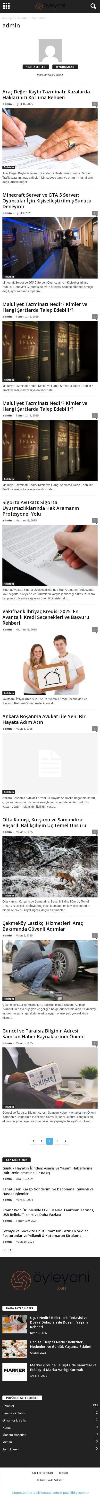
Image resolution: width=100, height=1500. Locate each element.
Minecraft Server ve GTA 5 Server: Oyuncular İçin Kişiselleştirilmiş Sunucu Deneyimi (47, 201)
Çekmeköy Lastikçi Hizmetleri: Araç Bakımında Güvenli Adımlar (42, 926)
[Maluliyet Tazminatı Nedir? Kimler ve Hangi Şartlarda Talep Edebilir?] (50, 351)
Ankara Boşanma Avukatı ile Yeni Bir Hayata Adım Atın (44, 719)
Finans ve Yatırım (14, 1413)
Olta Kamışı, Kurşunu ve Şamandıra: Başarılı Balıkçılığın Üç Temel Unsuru (44, 823)
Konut (6, 1427)
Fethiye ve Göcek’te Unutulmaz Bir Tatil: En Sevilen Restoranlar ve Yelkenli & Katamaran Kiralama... (45, 1233)
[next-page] (10, 1250)
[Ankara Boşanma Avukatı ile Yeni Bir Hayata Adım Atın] (50, 763)
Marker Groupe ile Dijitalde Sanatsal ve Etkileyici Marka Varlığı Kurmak (63, 1367)
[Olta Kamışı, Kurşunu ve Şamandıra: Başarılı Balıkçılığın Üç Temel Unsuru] (50, 866)
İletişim (63, 1472)
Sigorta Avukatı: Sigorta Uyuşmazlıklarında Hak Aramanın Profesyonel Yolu (40, 508)
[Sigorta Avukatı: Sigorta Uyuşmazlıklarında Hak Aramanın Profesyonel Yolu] (50, 555)
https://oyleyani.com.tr (50, 74)
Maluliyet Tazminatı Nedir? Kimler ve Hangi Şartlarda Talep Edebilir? (44, 307)
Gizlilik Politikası (42, 1472)
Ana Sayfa (7, 18)
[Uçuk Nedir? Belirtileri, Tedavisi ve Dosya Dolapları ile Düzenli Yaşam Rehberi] (14, 1324)
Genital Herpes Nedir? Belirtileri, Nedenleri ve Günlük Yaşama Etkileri (60, 1344)
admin (7, 104)
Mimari (7, 1442)
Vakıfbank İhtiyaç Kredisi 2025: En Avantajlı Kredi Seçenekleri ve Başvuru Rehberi (45, 617)
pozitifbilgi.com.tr (76, 1492)
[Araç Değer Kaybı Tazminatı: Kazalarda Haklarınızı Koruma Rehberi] (50, 138)
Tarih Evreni (10, 1449)
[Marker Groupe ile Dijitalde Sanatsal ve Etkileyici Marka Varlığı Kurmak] (14, 1372)
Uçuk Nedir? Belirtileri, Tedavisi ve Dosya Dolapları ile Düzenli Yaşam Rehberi (59, 1322)
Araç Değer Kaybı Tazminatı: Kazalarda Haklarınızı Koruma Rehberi (46, 95)
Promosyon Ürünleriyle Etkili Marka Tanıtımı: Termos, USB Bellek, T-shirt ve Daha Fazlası (48, 1212)
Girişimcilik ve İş (14, 1420)
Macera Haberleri (14, 1435)
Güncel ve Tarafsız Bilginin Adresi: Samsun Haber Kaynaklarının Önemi (43, 1034)
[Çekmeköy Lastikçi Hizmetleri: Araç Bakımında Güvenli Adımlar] (50, 970)
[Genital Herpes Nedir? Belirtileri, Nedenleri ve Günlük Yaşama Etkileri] (14, 1349)
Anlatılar (9, 167)
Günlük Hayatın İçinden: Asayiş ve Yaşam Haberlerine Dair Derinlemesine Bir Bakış (47, 1170)
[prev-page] (4, 1250)
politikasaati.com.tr (47, 1492)
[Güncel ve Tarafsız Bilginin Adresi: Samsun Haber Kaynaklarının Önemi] (50, 1077)
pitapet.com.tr (22, 1492)
